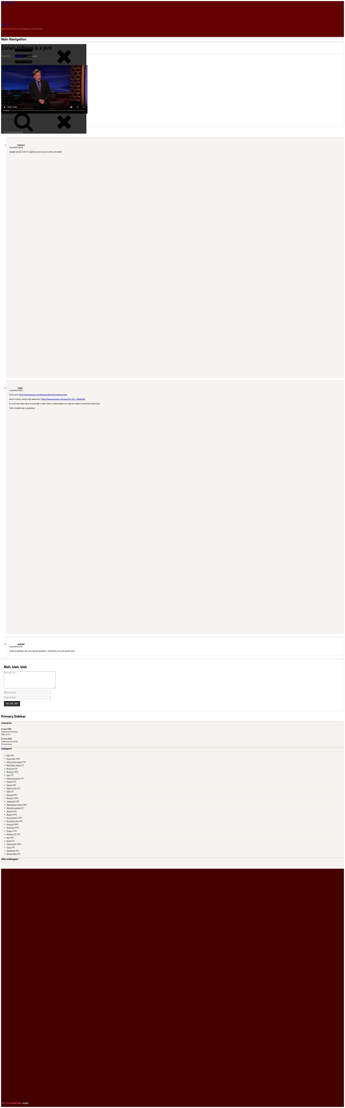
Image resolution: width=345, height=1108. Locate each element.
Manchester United (14, 805)
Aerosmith (18, 56)
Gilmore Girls (12, 788)
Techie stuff (11, 844)
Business (10, 772)
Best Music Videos (14, 765)
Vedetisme (11, 850)
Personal (10, 824)
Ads (8, 755)
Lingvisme (11, 801)
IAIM (8, 791)
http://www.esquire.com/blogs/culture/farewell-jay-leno (43, 394)
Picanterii (10, 827)
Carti (8, 775)
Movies (9, 811)
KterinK (10, 798)
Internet (10, 795)
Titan (9, 847)
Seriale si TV (11, 834)
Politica (10, 831)
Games (9, 785)
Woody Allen (12, 854)
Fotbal (9, 781)
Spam (9, 841)
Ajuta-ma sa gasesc (14, 762)
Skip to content (7, 2)
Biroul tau (11, 768)
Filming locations (13, 778)
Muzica (9, 814)
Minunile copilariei (14, 808)
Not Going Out (13, 821)
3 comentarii (32, 56)
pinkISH (4, 24)
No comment (12, 818)
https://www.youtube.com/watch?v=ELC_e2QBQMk (63, 399)
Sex (8, 837)
